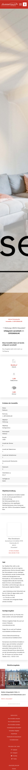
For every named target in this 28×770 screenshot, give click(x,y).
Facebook (15, 750)
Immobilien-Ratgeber (14, 730)
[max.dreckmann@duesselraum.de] (14, 551)
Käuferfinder (14, 733)
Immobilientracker (14, 740)
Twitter (15, 759)
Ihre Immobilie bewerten (14, 721)
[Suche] (16, 4)
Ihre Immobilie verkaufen (14, 718)
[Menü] (20, 4)
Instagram (15, 753)
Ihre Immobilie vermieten (14, 724)
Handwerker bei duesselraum (14, 737)
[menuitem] (16, 4)
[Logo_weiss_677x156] (8, 4)
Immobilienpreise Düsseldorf (14, 727)
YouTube (15, 756)
